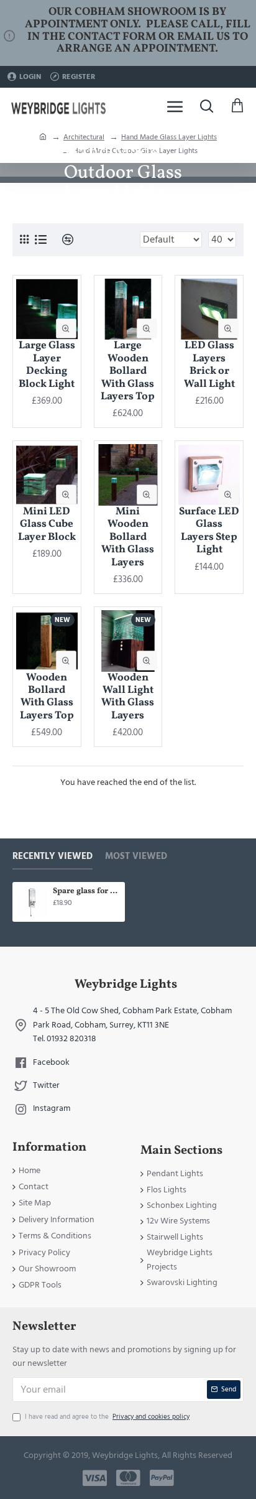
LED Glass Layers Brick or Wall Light (209, 365)
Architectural (83, 137)
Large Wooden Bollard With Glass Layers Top (128, 371)
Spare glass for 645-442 (87, 891)
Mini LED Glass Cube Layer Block (47, 525)
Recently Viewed (52, 857)
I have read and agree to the (107, 1416)
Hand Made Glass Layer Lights (169, 137)
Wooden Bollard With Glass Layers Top (47, 697)
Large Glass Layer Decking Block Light (47, 365)
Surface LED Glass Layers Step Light (209, 531)
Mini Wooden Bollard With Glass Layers (127, 537)
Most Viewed (136, 857)
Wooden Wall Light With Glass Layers (127, 697)
